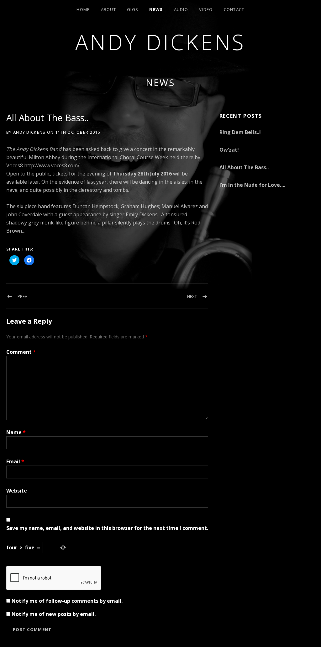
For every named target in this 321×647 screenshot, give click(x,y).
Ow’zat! (229, 149)
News (156, 9)
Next (192, 296)
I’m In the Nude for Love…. (252, 184)
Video (206, 9)
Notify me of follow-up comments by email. (67, 600)
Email (15, 461)
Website (16, 490)
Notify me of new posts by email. (54, 614)
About (108, 9)
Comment (21, 351)
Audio (181, 9)
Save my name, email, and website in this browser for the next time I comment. (107, 528)
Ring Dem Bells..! (240, 132)
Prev (22, 296)
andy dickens (160, 42)
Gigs (132, 9)
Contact (234, 9)
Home (83, 9)
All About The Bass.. (244, 167)
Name (16, 432)
